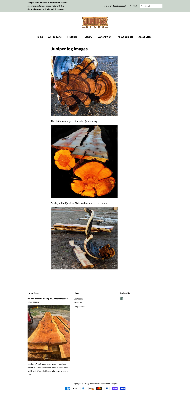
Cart (135, 6)
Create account (119, 6)
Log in (106, 6)
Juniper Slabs (94, 383)
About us (78, 302)
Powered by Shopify (108, 383)
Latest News (33, 293)
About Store (145, 37)
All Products (54, 37)
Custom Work (105, 37)
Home (39, 37)
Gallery (88, 37)
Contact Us (78, 298)
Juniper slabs (79, 306)
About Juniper (125, 37)
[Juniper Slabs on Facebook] (122, 299)
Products (72, 37)
